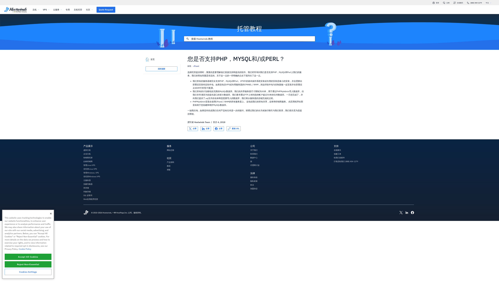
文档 (447, 3)
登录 (437, 3)
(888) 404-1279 (476, 3)
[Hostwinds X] (400, 213)
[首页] (15, 10)
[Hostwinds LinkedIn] (405, 213)
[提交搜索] (187, 38)
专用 (68, 9)
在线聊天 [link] (460, 3)
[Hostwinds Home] (86, 213)
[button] (106, 9)
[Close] (51, 213)
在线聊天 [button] (337, 150)
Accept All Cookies (28, 257)
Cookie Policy (25, 249)
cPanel (196, 66)
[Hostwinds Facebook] (411, 213)
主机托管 (78, 9)
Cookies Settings (28, 272)
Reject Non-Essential (28, 264)
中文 (487, 3)
